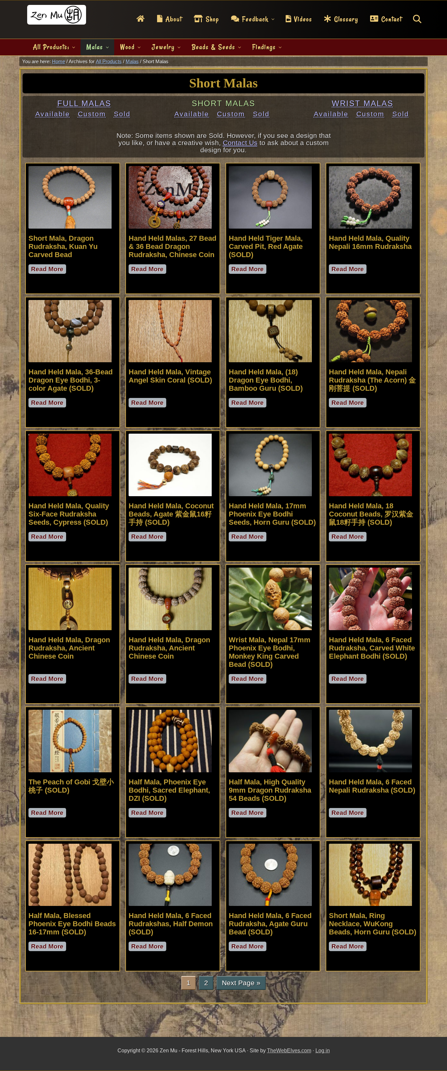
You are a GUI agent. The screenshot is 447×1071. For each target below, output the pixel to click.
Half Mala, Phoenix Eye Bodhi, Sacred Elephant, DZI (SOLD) (169, 790)
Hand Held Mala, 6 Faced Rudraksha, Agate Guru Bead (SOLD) (270, 923)
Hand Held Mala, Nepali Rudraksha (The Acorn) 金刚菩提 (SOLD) (372, 380)
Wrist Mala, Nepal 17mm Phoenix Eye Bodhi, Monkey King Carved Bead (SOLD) (270, 652)
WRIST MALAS (362, 103)
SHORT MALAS (223, 103)
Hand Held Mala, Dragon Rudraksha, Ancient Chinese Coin (69, 648)
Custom (92, 114)
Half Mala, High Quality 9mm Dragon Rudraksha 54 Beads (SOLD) (270, 790)
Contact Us (240, 143)
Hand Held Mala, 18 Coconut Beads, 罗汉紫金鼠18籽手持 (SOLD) (371, 514)
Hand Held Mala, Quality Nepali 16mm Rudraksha (370, 242)
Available (52, 114)
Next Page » (241, 984)
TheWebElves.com (289, 1050)
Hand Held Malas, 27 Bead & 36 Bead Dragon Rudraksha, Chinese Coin (172, 246)
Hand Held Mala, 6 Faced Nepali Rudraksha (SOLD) (372, 786)
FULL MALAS (84, 103)
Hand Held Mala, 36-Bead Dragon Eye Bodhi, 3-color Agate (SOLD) (70, 380)
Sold (122, 114)
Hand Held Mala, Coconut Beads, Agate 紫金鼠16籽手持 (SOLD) (171, 514)
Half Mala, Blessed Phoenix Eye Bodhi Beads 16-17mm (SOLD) (72, 923)
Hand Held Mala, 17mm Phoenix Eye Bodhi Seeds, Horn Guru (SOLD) (272, 514)
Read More (48, 270)
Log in (322, 1050)
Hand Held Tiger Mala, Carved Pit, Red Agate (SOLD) (266, 246)
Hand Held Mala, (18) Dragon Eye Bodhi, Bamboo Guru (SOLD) (266, 380)
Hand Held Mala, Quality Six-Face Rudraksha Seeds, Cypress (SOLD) (68, 514)
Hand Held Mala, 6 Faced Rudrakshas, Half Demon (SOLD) (171, 923)
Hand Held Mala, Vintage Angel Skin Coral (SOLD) (170, 376)
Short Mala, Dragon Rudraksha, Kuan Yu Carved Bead (63, 246)
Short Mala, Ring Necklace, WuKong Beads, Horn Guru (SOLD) (372, 923)
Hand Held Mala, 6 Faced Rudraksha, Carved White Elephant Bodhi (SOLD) (372, 648)
